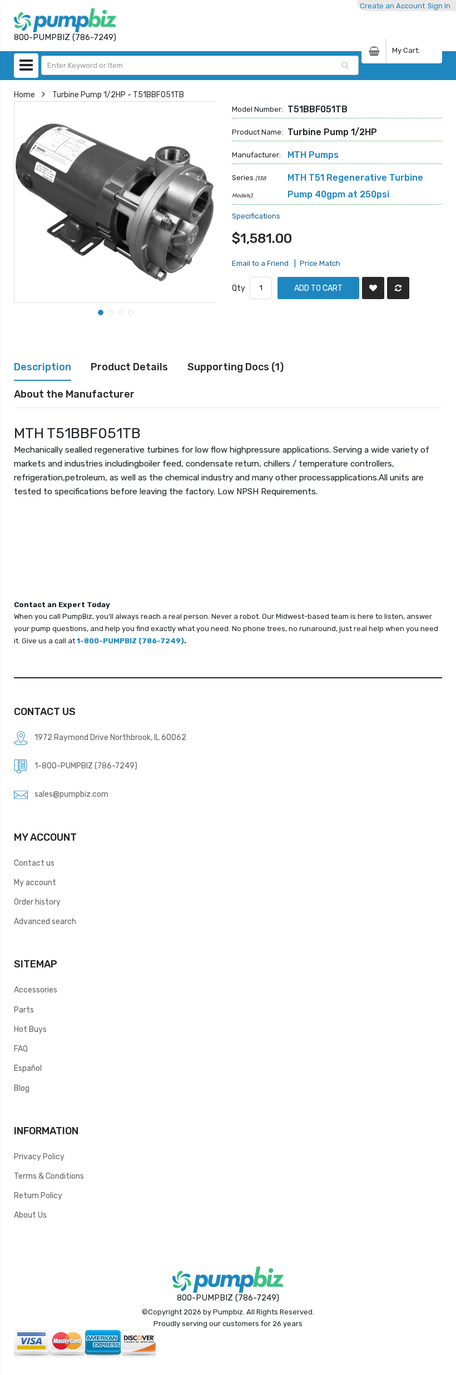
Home (24, 94)
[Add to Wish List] (373, 288)
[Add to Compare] (398, 288)
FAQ (21, 1048)
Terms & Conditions (49, 1176)
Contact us (34, 862)
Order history (37, 901)
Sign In (439, 6)
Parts (24, 1009)
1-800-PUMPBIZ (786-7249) (130, 641)
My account (35, 882)
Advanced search (45, 921)
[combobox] (200, 65)
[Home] (65, 20)
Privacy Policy (39, 1156)
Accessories (35, 989)
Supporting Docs (233, 367)
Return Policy (38, 1195)
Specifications (256, 216)
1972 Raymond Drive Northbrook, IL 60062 (110, 737)
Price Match (320, 263)
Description (42, 367)
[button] (100, 311)
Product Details (129, 367)
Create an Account (392, 6)
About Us (30, 1214)
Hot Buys (30, 1029)
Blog (21, 1088)
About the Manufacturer (74, 394)
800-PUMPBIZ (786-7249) (228, 1298)
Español (28, 1068)
